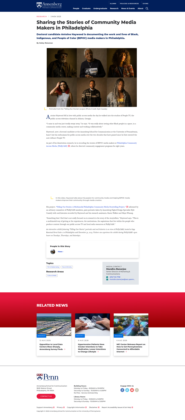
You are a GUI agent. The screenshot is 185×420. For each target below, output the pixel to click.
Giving (145, 3)
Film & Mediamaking (53, 267)
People (76, 8)
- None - (60, 252)
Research (114, 8)
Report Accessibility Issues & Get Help (116, 407)
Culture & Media (51, 275)
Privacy (60, 407)
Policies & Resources (129, 3)
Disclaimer (93, 407)
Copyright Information (76, 407)
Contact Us (46, 396)
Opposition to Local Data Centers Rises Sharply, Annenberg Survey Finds (51, 346)
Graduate (86, 8)
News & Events (128, 8)
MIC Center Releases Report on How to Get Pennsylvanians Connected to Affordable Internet (131, 348)
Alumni (113, 3)
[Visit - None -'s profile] (52, 251)
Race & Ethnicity (67, 267)
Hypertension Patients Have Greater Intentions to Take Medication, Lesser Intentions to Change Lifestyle (92, 348)
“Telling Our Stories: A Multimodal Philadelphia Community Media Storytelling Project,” (91, 207)
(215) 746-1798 (115, 277)
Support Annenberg (45, 407)
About (140, 8)
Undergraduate (100, 8)
